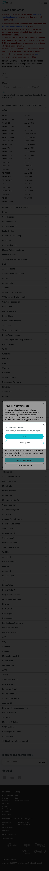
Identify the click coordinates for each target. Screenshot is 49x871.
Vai (24, 436)
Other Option (24, 442)
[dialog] (24, 435)
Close (44, 425)
